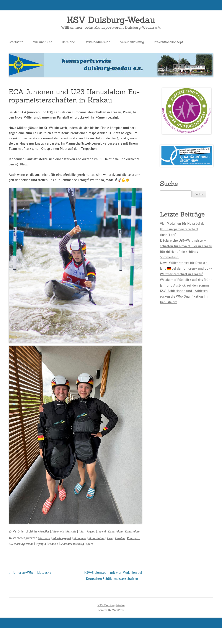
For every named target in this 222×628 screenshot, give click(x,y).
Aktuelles (43, 531)
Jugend (91, 531)
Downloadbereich (97, 42)
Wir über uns (42, 42)
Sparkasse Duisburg (72, 544)
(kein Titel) (168, 235)
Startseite (16, 42)
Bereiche (68, 42)
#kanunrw (79, 538)
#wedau (120, 538)
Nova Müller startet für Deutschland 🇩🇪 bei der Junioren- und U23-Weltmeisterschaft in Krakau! (186, 268)
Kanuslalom (115, 531)
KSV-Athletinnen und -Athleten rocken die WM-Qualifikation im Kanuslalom (184, 296)
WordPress (118, 610)
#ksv (110, 538)
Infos (82, 531)
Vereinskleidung (132, 42)
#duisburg (44, 538)
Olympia (41, 544)
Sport (89, 544)
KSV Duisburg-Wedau (111, 20)
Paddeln (53, 544)
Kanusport (133, 538)
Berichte (71, 531)
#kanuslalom (96, 538)
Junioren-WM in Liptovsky (30, 573)
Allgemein (58, 531)
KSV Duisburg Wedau (21, 544)
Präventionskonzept (168, 42)
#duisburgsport (61, 538)
